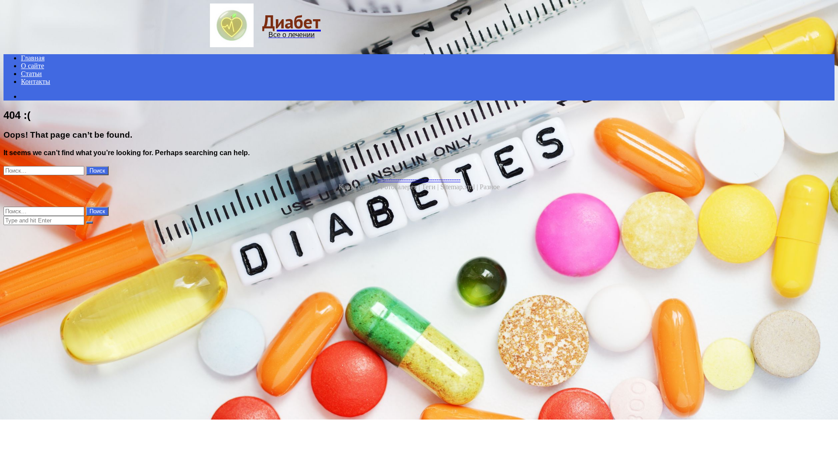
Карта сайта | (359, 187)
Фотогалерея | (400, 187)
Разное (490, 187)
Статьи (31, 73)
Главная (33, 58)
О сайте (32, 65)
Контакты (35, 81)
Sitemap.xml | (460, 187)
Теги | (431, 187)
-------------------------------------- (419, 179)
